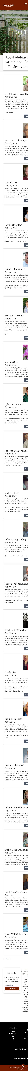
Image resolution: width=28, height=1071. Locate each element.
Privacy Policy (22, 1069)
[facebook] (13, 1039)
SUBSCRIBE (12, 988)
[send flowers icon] (25, 1038)
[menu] (25, 3)
